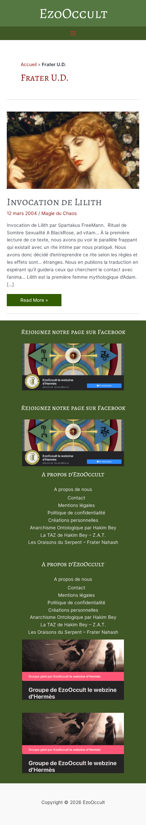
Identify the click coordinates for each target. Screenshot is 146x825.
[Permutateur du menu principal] (73, 33)
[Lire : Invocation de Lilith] (73, 149)
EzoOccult (73, 13)
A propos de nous (73, 489)
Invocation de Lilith (54, 202)
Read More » (34, 301)
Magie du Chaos (59, 213)
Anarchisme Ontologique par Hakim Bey (73, 527)
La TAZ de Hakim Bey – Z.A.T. (73, 535)
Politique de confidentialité (76, 512)
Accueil (29, 64)
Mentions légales (76, 505)
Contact (76, 497)
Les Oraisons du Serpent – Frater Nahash (73, 542)
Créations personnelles (73, 520)
